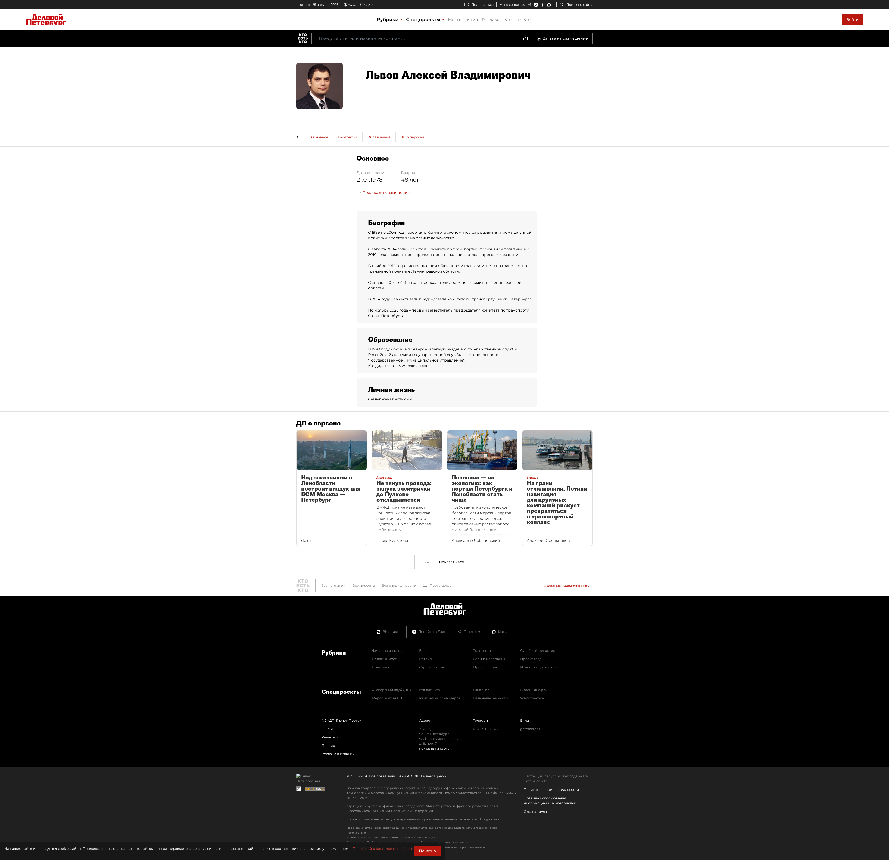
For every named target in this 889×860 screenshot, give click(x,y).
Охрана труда (535, 812)
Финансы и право (387, 651)
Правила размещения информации (566, 585)
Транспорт (482, 651)
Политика (380, 667)
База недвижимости (490, 698)
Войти (852, 19)
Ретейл (425, 659)
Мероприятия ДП (387, 698)
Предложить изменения (385, 192)
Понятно (427, 851)
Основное (319, 137)
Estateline (481, 690)
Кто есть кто (429, 690)
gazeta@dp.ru (531, 729)
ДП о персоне (412, 137)
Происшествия (486, 667)
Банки (424, 651)
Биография (347, 137)
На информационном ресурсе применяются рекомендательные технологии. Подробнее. (423, 819)
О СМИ (327, 729)
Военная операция (489, 659)
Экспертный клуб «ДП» (391, 690)
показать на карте (434, 748)
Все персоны (364, 585)
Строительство (432, 667)
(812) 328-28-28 (485, 729)
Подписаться (482, 5)
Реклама (491, 19)
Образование (379, 137)
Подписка (330, 745)
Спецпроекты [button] (424, 19)
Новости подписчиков (539, 667)
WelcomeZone (532, 698)
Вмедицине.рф (533, 690)
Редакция (330, 737)
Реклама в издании (338, 754)
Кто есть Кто (517, 19)
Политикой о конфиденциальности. (383, 849)
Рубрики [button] (388, 19)
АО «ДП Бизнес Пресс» (341, 720)
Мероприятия (463, 19)
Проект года (531, 659)
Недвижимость (385, 659)
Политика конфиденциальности (551, 790)
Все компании (333, 585)
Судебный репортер (537, 651)
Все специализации (399, 585)
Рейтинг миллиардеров (440, 698)
